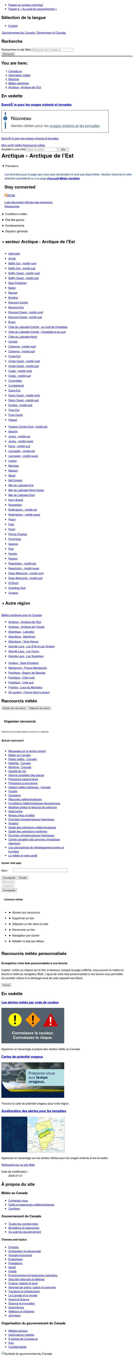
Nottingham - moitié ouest (24, 514)
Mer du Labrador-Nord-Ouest (26, 490)
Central (12, 342)
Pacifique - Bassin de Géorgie (26, 673)
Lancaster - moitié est (21, 451)
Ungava (13, 593)
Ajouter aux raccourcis (14, 708)
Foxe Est (13, 410)
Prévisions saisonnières (23, 779)
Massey (13, 471)
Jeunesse (14, 1315)
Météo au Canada (19, 755)
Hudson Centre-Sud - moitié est (27, 427)
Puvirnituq (14, 539)
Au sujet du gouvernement (24, 1232)
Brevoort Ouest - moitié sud (25, 317)
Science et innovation (21, 1303)
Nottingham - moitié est (22, 510)
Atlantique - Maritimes (21, 637)
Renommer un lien (23, 930)
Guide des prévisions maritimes (27, 831)
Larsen (12, 461)
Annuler (23, 877)
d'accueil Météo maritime (63, 178)
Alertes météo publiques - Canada (29, 787)
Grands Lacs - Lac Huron (23, 651)
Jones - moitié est (19, 436)
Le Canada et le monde (22, 1295)
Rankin (12, 554)
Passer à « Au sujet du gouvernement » (32, 9)
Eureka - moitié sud (20, 405)
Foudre (12, 791)
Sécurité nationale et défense (26, 1279)
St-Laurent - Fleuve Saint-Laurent (29, 692)
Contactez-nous (18, 1201)
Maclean (13, 466)
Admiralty (14, 254)
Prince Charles (17, 534)
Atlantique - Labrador (21, 632)
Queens (13, 544)
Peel (11, 524)
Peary (12, 519)
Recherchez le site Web (16, 49)
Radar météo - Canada (22, 759)
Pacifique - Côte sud (21, 682)
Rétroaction (18, 1165)
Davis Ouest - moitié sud (23, 400)
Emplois (13, 1247)
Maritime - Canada (19, 767)
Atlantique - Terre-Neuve (23, 641)
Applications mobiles (21, 1335)
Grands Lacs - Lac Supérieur (26, 656)
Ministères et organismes (23, 1228)
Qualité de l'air (17, 771)
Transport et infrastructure (24, 1291)
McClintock (15, 480)
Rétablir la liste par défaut (28, 941)
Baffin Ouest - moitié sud (23, 278)
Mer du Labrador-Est (21, 485)
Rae (11, 549)
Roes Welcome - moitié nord (25, 573)
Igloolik (12, 431)
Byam (12, 322)
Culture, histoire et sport (23, 1283)
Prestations (15, 1263)
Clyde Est (14, 356)
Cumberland (16, 386)
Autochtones (16, 1307)
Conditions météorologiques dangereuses (34, 803)
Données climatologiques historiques (31, 819)
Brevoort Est (16, 307)
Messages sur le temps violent (27, 751)
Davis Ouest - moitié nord (24, 395)
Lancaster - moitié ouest (23, 456)
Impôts (12, 1271)
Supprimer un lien (23, 918)
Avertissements (14, 225)
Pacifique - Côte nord (21, 678)
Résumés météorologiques (25, 799)
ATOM (11, 195)
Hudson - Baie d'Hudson (23, 663)
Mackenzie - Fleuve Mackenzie (27, 668)
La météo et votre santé (22, 855)
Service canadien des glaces (26, 775)
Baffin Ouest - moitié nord (24, 273)
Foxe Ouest (15, 415)
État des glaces (14, 220)
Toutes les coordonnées (23, 1224)
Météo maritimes (18, 83)
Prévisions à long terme (23, 783)
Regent (12, 558)
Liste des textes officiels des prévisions (29, 202)
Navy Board (15, 500)
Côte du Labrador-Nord (22, 337)
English (13, 26)
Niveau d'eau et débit (21, 815)
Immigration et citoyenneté (24, 1251)
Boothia (13, 298)
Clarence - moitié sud (21, 351)
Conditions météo (16, 214)
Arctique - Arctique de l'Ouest (26, 627)
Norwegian (15, 505)
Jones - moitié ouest (20, 441)
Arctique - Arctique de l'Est (24, 87)
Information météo (19, 75)
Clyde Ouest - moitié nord (24, 361)
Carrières (14, 1209)
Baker (12, 288)
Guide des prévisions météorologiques (32, 827)
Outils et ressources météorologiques (31, 1205)
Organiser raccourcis (39, 708)
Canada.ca (15, 71)
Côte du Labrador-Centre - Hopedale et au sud (37, 332)
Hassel (12, 420)
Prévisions (11, 166)
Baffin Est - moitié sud (21, 268)
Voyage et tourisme (20, 1255)
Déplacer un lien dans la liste (30, 924)
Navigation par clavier (25, 935)
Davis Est (14, 390)
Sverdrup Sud (16, 588)
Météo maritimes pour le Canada (21, 615)
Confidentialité (17, 1347)
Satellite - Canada (19, 763)
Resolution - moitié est (22, 563)
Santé (12, 1267)
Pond (11, 529)
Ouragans (14, 795)
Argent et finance (18, 1299)
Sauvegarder (9, 877)
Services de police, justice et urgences (32, 1287)
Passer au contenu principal (25, 5)
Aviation (13, 823)
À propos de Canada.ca (23, 1339)
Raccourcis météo (34, 145)
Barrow (12, 293)
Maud (11, 475)
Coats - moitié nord (20, 371)
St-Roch (13, 583)
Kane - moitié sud (19, 446)
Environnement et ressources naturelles (32, 1275)
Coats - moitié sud (19, 376)
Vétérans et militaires (21, 1311)
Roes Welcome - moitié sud (25, 578)
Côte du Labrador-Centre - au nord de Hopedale (38, 327)
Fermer (6, 985)
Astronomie (15, 811)
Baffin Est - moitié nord (22, 263)
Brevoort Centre (18, 302)
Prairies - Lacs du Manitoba (25, 687)
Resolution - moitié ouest (23, 568)
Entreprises (15, 1259)
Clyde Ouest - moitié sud (23, 366)
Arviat (12, 258)
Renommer (8, 882)
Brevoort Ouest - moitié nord (25, 312)
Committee (15, 381)
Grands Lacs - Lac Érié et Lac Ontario (31, 646)
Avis (11, 1343)
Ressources (12, 206)
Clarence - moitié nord (22, 346)
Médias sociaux (18, 1331)
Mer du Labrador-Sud (21, 495)
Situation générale (16, 231)
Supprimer (8, 886)
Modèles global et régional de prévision (32, 807)
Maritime (13, 79)
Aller (63, 149)
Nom (4, 870)
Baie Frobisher (17, 283)
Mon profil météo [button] (12, 145)
